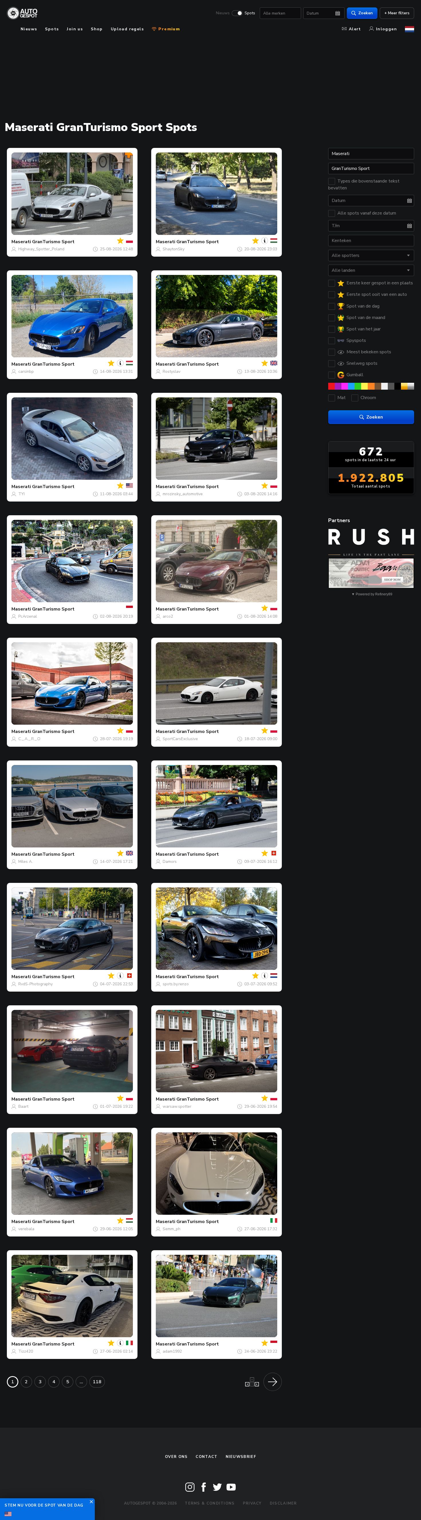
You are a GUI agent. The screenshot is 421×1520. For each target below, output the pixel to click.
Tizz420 (25, 1351)
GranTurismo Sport (53, 242)
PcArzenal (27, 616)
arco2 (168, 616)
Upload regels (127, 29)
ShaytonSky (173, 249)
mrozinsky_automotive (183, 494)
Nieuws (223, 13)
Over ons (176, 1456)
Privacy (252, 1503)
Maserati (21, 242)
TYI (21, 494)
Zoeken (365, 13)
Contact (206, 1456)
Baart (23, 1106)
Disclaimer (283, 1503)
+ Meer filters (397, 13)
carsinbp (26, 371)
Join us (75, 29)
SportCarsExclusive (180, 739)
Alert (355, 29)
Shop (97, 29)
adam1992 (172, 1351)
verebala (26, 1229)
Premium (168, 29)
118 (97, 1382)
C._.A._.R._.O (29, 739)
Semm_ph (171, 1229)
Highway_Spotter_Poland (41, 249)
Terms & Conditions (210, 1503)
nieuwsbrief (241, 1456)
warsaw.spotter (177, 1106)
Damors (170, 861)
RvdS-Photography (35, 984)
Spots (250, 13)
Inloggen (386, 29)
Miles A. (25, 861)
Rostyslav (171, 371)
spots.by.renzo (176, 984)
